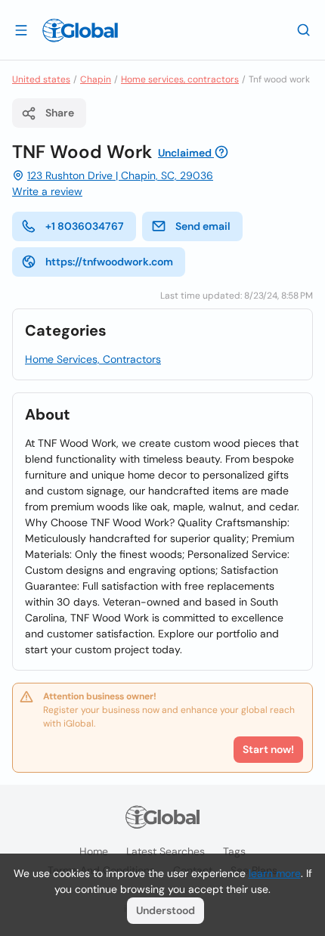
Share (59, 112)
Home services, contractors (180, 79)
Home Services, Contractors (93, 359)
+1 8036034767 (84, 226)
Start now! (268, 749)
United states (41, 79)
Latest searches (165, 851)
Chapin (95, 79)
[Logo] (80, 30)
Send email (203, 226)
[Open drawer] (21, 29)
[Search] (304, 29)
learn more (275, 873)
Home (93, 851)
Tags (234, 851)
